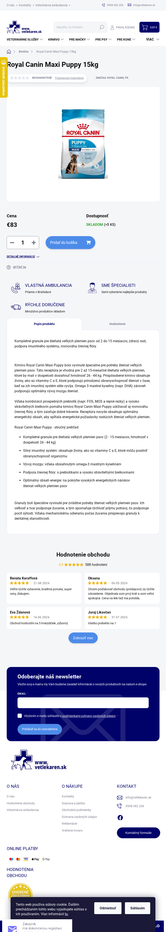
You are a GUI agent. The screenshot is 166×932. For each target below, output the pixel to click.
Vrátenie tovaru (72, 830)
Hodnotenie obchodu (83, 554)
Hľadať (102, 27)
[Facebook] (120, 817)
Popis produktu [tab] (44, 324)
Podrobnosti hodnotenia (69, 78)
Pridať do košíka (63, 242)
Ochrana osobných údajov (79, 817)
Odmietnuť (108, 908)
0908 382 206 (135, 806)
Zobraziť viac (83, 638)
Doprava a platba (73, 803)
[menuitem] (25, 39)
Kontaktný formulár (138, 833)
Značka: (112, 77)
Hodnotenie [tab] (117, 324)
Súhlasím (137, 908)
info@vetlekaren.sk (138, 797)
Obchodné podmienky (76, 810)
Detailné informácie (21, 256)
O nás (10, 5)
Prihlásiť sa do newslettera (39, 729)
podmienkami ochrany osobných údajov (89, 716)
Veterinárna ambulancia (51, 5)
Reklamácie (69, 823)
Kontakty (25, 5)
